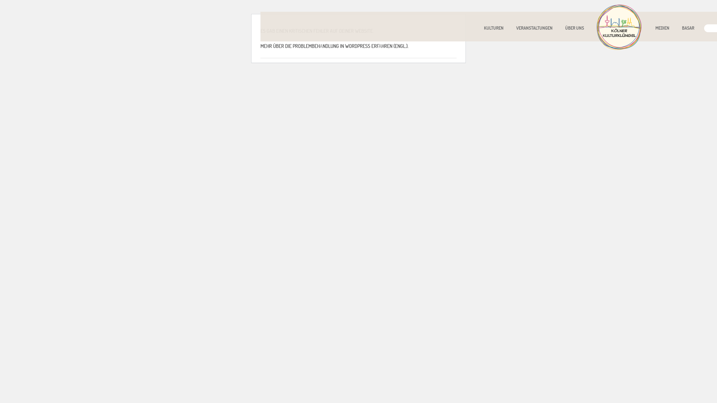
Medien (662, 28)
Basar (688, 28)
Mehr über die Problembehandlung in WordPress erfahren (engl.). (334, 46)
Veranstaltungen (534, 28)
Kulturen (494, 28)
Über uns (574, 28)
